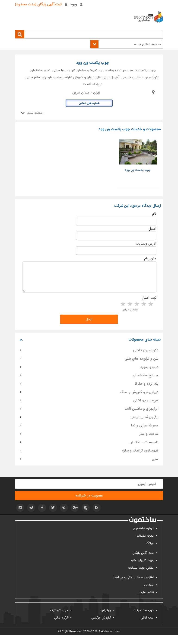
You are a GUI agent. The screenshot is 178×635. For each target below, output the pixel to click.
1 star (150, 304)
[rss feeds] (96, 508)
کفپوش (78, 77)
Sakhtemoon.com (109, 631)
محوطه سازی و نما (145, 425)
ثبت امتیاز (149, 297)
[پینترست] (64, 508)
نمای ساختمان (40, 70)
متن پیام (150, 258)
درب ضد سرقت (144, 610)
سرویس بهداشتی (146, 400)
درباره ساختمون (143, 528)
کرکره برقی (61, 618)
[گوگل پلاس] (75, 508)
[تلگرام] (31, 508)
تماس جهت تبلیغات (141, 568)
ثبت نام (149, 585)
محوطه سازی (109, 70)
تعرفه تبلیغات (145, 536)
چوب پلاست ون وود (138, 170)
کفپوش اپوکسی (101, 618)
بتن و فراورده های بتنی (142, 358)
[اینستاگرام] (20, 508)
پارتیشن (106, 610)
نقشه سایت (146, 592)
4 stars (129, 304)
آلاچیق (115, 77)
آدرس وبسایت (146, 243)
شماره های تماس (89, 103)
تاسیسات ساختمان (144, 442)
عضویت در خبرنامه (89, 495)
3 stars (136, 304)
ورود (73, 4)
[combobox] (126, 44)
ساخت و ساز (149, 434)
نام (154, 213)
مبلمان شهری (77, 70)
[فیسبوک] (42, 508)
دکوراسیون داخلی (147, 77)
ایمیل (152, 228)
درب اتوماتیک (59, 610)
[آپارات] (86, 508)
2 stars (143, 304)
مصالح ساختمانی (146, 375)
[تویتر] (53, 508)
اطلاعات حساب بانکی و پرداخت (133, 577)
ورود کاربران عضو (142, 560)
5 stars (122, 304)
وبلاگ (150, 543)
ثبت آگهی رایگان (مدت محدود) (38, 4)
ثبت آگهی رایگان (143, 553)
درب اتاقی (147, 618)
